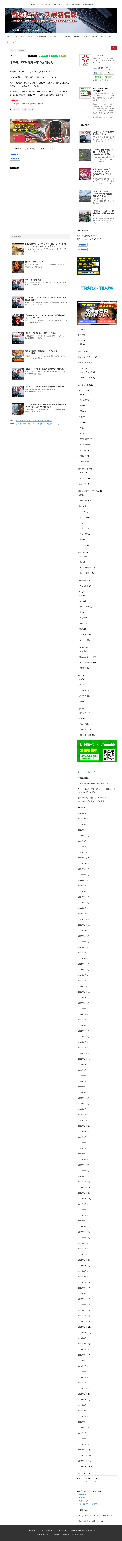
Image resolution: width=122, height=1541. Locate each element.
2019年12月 (82, 1187)
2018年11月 (82, 1260)
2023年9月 (82, 936)
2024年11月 (82, 858)
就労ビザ (82, 456)
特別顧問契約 (84, 400)
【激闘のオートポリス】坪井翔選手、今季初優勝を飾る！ (103, 213)
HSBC (81, 473)
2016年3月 (82, 1439)
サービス (82, 640)
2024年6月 (82, 886)
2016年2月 (82, 1444)
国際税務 (81, 335)
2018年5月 (82, 1293)
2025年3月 (82, 841)
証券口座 (82, 484)
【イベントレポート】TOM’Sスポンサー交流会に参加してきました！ (103, 193)
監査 (81, 562)
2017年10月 (82, 1333)
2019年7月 (82, 1215)
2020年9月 (82, 1137)
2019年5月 (82, 1226)
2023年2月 (82, 975)
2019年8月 (82, 1210)
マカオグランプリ (86, 372)
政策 (81, 685)
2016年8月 (82, 1411)
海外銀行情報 (41, 37)
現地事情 (82, 696)
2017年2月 (82, 1377)
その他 (80, 340)
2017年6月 (82, 1355)
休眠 (81, 394)
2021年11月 (82, 1059)
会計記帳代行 (84, 556)
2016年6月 (82, 1422)
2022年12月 (82, 986)
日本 (101, 37)
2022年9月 (82, 1003)
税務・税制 (83, 500)
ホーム (8, 37)
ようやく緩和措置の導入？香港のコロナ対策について (37, 424)
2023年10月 (82, 930)
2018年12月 (82, 1254)
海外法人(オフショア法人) (88, 491)
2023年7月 (82, 947)
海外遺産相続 (83, 580)
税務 (81, 417)
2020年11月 (82, 1126)
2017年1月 (82, 1383)
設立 (81, 422)
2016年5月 (82, 1427)
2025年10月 (82, 813)
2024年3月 (82, 903)
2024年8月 (82, 875)
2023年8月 (82, 942)
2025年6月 (82, 824)
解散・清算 (83, 534)
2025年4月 (82, 836)
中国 (80, 675)
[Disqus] (40, 201)
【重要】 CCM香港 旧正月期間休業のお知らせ (44, 369)
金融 (81, 595)
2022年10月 (82, 997)
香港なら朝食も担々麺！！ (88, 1516)
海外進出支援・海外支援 (89, 1504)
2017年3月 (82, 1372)
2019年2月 (82, 1243)
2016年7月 (82, 1416)
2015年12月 (82, 1455)
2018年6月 (82, 1288)
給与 (81, 495)
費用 (81, 428)
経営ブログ (83, 1501)
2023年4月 (82, 964)
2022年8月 (82, 1009)
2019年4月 (82, 1232)
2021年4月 (82, 1098)
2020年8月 (82, 1143)
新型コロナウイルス (85, 357)
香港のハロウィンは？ (34, 262)
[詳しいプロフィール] (85, 60)
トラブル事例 (83, 586)
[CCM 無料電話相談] (85, 93)
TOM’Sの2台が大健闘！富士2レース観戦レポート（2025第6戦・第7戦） (103, 152)
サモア (81, 523)
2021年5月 (82, 1092)
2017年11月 (82, 1327)
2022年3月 (82, 1037)
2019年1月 (82, 1249)
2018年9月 (82, 1271)
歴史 (81, 601)
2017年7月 (82, 1349)
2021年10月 (82, 1064)
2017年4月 (82, 1366)
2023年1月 (82, 981)
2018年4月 (82, 1299)
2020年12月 (82, 1120)
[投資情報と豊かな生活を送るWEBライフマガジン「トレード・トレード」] (97, 288)
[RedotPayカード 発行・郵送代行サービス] (40, 131)
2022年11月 (82, 992)
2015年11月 (82, 1461)
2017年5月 (82, 1360)
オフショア (83, 478)
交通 (81, 629)
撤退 (81, 701)
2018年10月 (82, 1266)
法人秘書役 (83, 445)
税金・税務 (83, 724)
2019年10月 (82, 1199)
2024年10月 (82, 863)
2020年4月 (82, 1165)
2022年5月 (82, 1025)
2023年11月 (82, 925)
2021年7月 (82, 1081)
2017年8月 (82, 1344)
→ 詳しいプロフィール (102, 80)
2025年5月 (82, 830)
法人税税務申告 (85, 567)
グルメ (81, 623)
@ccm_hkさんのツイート (88, 772)
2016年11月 (82, 1394)
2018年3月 (82, 1305)
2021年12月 (82, 1053)
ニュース (82, 545)
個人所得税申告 (85, 573)
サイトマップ (11, 42)
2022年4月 (82, 1031)
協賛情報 (82, 668)
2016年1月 (82, 1450)
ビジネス (82, 690)
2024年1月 (82, 914)
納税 (81, 679)
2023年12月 (82, 919)
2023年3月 (82, 970)
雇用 (81, 405)
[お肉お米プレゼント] (97, 313)
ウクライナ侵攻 (84, 363)
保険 (81, 344)
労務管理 (82, 461)
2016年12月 (82, 1388)
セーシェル (83, 517)
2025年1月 (82, 847)
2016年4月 (82, 1433)
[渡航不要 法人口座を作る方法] (97, 266)
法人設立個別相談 (86, 662)
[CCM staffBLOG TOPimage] (61, 20)
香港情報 (82, 1498)
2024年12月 (82, 852)
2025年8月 (82, 819)
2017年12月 (82, 1321)
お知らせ (94, 37)
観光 (81, 612)
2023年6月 (82, 953)
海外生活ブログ (85, 1494)
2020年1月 (82, 1182)
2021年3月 (82, 1104)
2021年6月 (82, 1087)
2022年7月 (82, 1014)
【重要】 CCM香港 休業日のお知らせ (41, 333)
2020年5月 (82, 1159)
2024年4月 (82, 897)
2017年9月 (82, 1338)
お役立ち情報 (19, 37)
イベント (81, 368)
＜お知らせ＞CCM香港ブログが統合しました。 (96, 783)
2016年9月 (82, 1405)
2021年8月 (82, 1076)
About (109, 36)
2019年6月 (82, 1221)
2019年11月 (82, 1193)
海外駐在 (82, 713)
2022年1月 (82, 1048)
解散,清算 (83, 450)
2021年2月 (82, 1109)
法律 (81, 411)
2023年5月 (82, 958)
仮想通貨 (67, 37)
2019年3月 (82, 1238)
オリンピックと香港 (33, 280)
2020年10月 (82, 1131)
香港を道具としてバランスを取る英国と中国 (34, 420)
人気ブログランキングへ (89, 1482)
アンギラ (82, 528)
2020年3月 (82, 1171)
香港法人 (31, 37)
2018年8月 (82, 1277)
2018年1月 (82, 1316)
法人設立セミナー (86, 657)
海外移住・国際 (85, 735)
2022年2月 (82, 1042)
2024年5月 (82, 891)
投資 (81, 540)
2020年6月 (82, 1154)
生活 (81, 618)
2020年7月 (82, 1148)
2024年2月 (82, 908)
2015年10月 (82, 1467)
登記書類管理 (84, 439)
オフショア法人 (55, 37)
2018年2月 (82, 1310)
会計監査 (77, 37)
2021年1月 (82, 1115)
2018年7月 (82, 1282)
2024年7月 (82, 880)
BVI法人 (82, 512)
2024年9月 (82, 869)
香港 (85, 37)
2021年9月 (82, 1070)
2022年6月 (82, 1020)
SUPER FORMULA (86, 378)
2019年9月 (82, 1204)
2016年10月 (82, 1400)
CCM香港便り (84, 651)
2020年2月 (82, 1176)
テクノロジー (84, 607)
